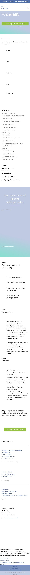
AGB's (15, 524)
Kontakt (15, 566)
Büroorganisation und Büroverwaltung (14, 116)
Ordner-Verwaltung (8, 124)
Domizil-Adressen (8, 118)
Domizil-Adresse (6, 452)
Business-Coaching (8, 151)
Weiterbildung (6, 133)
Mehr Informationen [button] (5, 559)
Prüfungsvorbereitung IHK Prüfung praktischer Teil (15, 495)
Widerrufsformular (15, 530)
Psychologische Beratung (10, 157)
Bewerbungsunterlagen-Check (11, 138)
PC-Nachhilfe (6, 135)
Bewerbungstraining (8, 141)
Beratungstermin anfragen (15, 24)
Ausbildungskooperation (10, 127)
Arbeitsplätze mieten (9, 130)
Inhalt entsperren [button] (4, 560)
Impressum (15, 568)
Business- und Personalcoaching (12, 121)
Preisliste (15, 542)
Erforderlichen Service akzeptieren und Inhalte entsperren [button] (12, 563)
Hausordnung (15, 536)
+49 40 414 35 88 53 (8, 1)
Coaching (4, 149)
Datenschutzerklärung (15, 570)
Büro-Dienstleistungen (8, 113)
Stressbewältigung (8, 159)
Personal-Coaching (8, 154)
